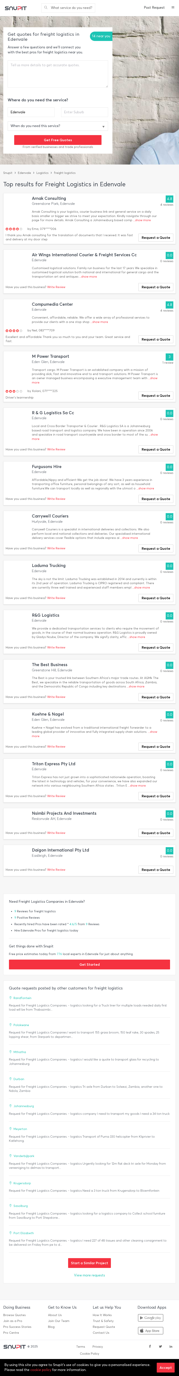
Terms (80, 1347)
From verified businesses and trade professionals (58, 147)
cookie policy (40, 1370)
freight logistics (65, 173)
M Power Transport (50, 356)
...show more (142, 220)
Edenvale (24, 173)
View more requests (89, 1275)
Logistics (42, 173)
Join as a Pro (12, 1321)
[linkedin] (171, 1346)
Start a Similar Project (89, 1263)
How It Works (102, 1315)
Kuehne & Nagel (48, 714)
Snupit (7, 173)
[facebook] (150, 1346)
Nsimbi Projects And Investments (64, 813)
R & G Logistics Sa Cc (53, 412)
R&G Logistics (45, 615)
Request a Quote (156, 237)
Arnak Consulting (49, 198)
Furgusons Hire (47, 466)
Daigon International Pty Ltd (60, 850)
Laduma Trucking (49, 565)
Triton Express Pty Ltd (53, 763)
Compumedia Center (52, 304)
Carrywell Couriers (50, 516)
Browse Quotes (14, 1315)
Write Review (56, 287)
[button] (173, 8)
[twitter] (160, 1346)
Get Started (89, 964)
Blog (51, 1327)
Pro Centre (11, 1333)
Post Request (154, 8)
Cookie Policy (89, 1354)
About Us (55, 1315)
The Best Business (49, 664)
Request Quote (104, 1327)
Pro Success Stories (17, 1327)
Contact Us (101, 1333)
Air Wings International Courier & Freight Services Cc (84, 254)
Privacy (98, 1347)
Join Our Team (58, 1321)
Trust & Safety (103, 1321)
